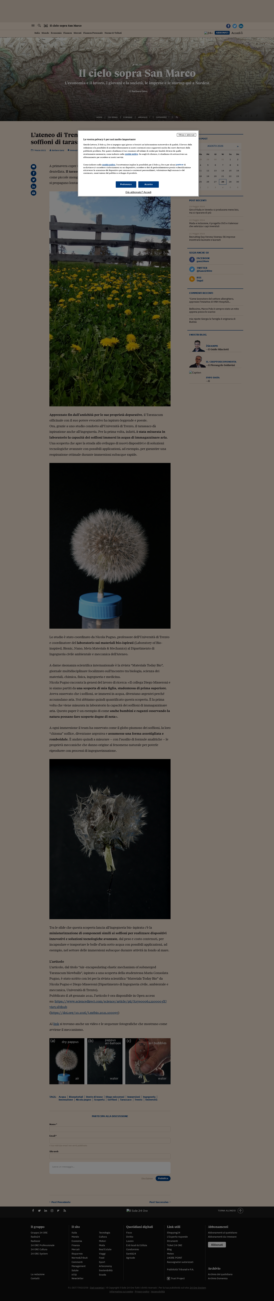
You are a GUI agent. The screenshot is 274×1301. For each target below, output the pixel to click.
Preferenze (126, 184)
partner (179, 164)
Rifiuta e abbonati (186, 135)
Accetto (148, 184)
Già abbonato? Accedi (138, 192)
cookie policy (131, 154)
